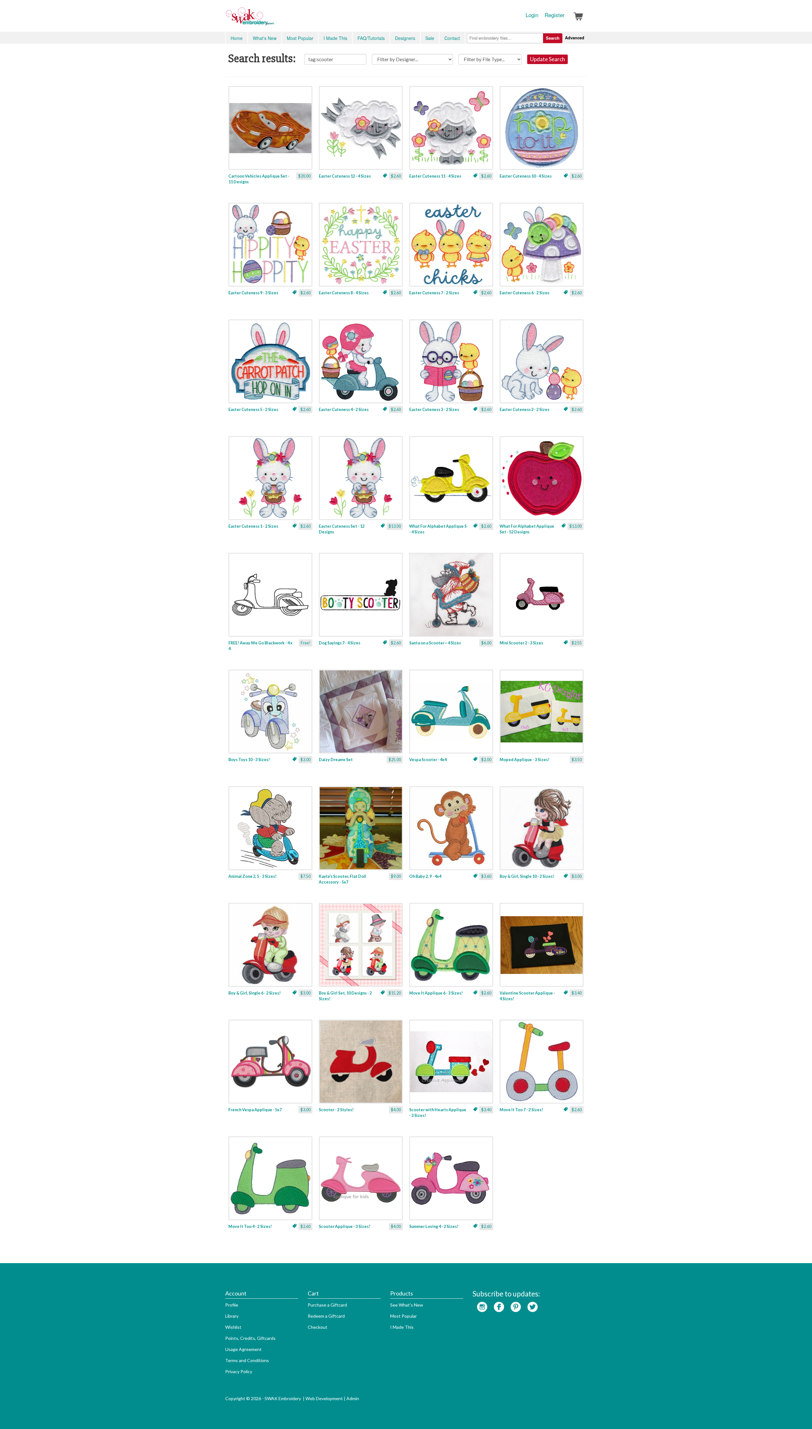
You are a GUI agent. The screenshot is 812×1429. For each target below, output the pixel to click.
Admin (352, 1398)
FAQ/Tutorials (371, 38)
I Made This (335, 38)
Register (555, 15)
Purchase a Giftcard (327, 1305)
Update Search (547, 59)
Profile (231, 1305)
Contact (452, 38)
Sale (429, 38)
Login (532, 15)
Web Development (324, 1398)
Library (232, 1316)
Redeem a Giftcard (326, 1316)
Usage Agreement (243, 1349)
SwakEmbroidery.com (272, 19)
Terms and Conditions (247, 1360)
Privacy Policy (238, 1371)
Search (553, 38)
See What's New (406, 1305)
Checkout (317, 1327)
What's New (265, 38)
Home (237, 38)
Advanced (574, 38)
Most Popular (300, 38)
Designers (405, 38)
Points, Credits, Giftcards (250, 1338)
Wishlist (233, 1327)
